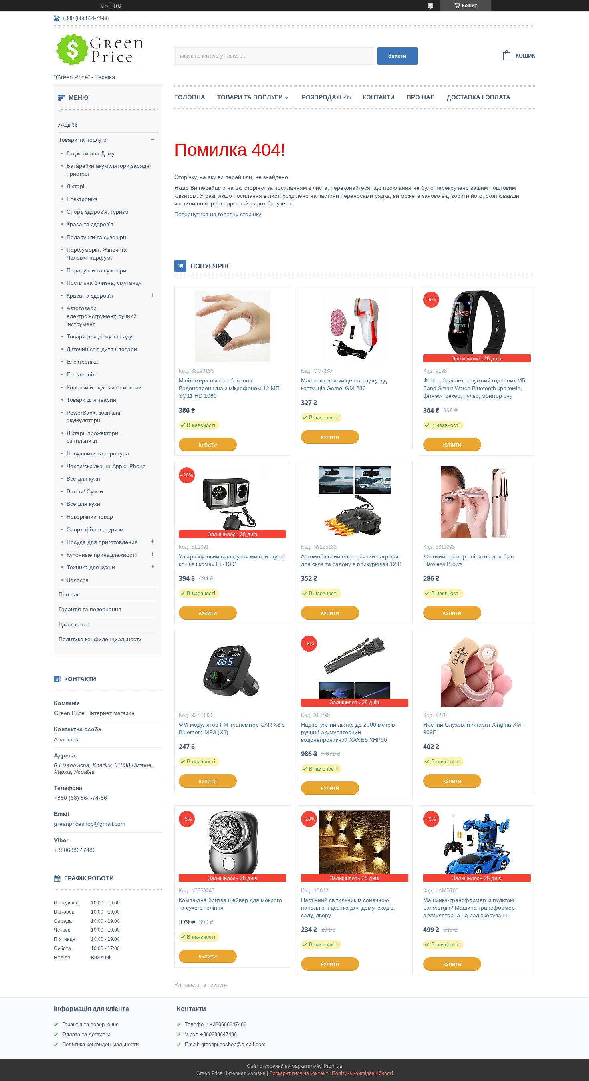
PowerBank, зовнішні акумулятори (93, 416)
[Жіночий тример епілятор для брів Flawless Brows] (477, 502)
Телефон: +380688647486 (215, 1024)
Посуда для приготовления (102, 542)
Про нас (69, 594)
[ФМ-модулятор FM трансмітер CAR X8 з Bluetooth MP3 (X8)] (232, 670)
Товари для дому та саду (99, 336)
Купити (208, 445)
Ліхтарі (75, 186)
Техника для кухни (91, 567)
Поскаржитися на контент (298, 1073)
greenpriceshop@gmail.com (89, 824)
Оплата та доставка (86, 1034)
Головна (189, 97)
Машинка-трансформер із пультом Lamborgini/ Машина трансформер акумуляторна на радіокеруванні (469, 907)
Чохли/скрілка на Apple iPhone (106, 466)
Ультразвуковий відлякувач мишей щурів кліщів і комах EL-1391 (231, 560)
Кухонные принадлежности (102, 555)
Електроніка (82, 199)
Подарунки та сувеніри (96, 237)
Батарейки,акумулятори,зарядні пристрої (109, 170)
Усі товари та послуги (200, 985)
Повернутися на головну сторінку (217, 214)
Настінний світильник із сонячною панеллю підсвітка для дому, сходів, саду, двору (348, 907)
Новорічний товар (90, 516)
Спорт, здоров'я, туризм (98, 212)
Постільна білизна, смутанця (104, 283)
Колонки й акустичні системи (104, 387)
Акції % (67, 124)
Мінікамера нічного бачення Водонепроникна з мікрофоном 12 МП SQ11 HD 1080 (229, 388)
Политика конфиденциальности (100, 639)
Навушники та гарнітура (98, 453)
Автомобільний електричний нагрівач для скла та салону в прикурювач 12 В (351, 560)
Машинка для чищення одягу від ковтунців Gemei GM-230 (344, 384)
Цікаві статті (73, 624)
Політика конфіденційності (362, 1073)
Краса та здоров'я (90, 224)
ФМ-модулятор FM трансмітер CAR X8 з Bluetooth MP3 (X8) (231, 728)
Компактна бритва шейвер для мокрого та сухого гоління (230, 904)
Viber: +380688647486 (211, 1034)
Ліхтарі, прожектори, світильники (93, 437)
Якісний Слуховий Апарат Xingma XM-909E (473, 728)
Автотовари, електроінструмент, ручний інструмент (102, 316)
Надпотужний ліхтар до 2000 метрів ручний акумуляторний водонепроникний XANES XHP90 (348, 732)
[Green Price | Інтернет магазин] (114, 50)
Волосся (78, 580)
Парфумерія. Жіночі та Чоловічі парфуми (97, 253)
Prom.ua (333, 1066)
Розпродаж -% (326, 97)
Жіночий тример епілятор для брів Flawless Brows (468, 560)
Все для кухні (84, 478)
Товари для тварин (91, 400)
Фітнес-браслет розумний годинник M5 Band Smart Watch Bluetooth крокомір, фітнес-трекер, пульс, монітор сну (474, 388)
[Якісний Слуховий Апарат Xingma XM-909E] (477, 670)
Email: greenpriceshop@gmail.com (225, 1044)
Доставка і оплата (478, 97)
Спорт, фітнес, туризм (95, 529)
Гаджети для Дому (91, 153)
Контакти (379, 97)
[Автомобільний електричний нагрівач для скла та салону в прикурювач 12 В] (354, 502)
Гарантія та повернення (89, 609)
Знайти (397, 56)
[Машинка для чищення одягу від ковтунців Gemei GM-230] (354, 326)
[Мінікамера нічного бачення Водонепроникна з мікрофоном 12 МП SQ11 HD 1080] (232, 326)
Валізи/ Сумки (85, 491)
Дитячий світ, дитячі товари (102, 349)
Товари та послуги (82, 140)
